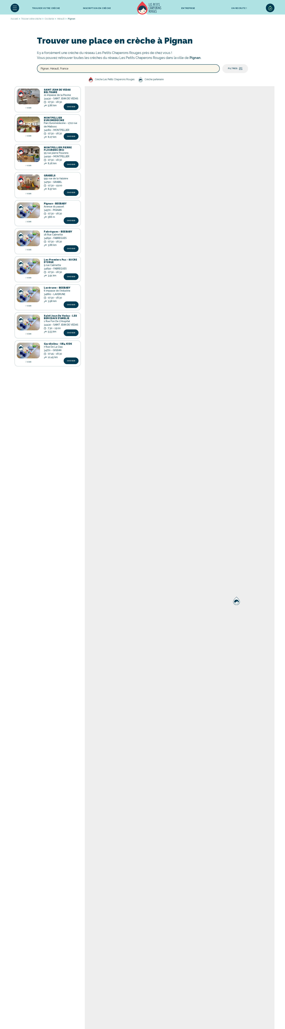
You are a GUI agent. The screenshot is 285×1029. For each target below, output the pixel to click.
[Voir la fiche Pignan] (28, 210)
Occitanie (49, 18)
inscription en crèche (97, 8)
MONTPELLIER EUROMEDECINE (54, 119)
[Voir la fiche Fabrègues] (28, 238)
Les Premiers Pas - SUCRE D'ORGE (60, 260)
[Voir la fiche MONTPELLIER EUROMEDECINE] (28, 124)
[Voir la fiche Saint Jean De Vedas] (28, 322)
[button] (15, 8)
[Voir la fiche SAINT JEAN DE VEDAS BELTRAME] (28, 96)
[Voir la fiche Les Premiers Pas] (28, 266)
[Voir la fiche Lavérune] (28, 294)
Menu (15, 8)
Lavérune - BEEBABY (57, 287)
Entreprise (188, 8)
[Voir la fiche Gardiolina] (28, 350)
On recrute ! (239, 8)
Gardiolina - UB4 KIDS (58, 344)
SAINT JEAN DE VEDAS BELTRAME (57, 91)
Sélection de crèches (270, 8)
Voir (29, 108)
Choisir (71, 107)
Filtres (233, 68)
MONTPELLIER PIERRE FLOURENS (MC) (58, 148)
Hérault (60, 18)
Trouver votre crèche (46, 8)
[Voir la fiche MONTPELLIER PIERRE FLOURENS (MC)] (28, 154)
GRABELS (50, 175)
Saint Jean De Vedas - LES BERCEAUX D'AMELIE (60, 317)
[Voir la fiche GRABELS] (28, 182)
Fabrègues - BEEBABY (58, 231)
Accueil (149, 8)
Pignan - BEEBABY (55, 203)
